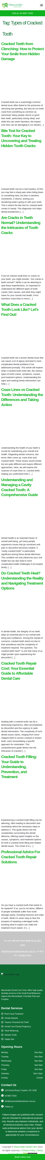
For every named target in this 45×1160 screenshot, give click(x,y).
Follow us (9, 1107)
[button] (41, 5)
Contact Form (24, 955)
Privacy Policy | (29, 1150)
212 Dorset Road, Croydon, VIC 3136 (21, 1090)
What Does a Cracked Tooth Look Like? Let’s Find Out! (19, 309)
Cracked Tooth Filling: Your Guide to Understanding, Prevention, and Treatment (19, 767)
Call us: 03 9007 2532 (22, 13)
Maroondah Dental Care (25, 1147)
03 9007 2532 (11, 1096)
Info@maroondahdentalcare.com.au (18, 951)
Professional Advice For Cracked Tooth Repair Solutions (20, 857)
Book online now (22, 1157)
